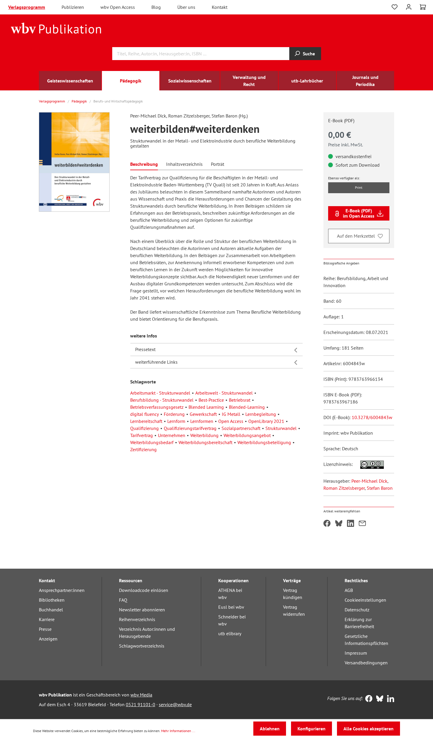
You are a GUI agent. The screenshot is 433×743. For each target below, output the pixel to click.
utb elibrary (229, 633)
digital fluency (144, 414)
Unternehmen (171, 435)
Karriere (46, 619)
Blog (156, 7)
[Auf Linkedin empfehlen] (350, 524)
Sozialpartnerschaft (241, 428)
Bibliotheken (52, 600)
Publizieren (73, 7)
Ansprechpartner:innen (62, 590)
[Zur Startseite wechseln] (56, 28)
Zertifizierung (143, 449)
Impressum (356, 653)
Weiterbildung (204, 435)
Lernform (176, 421)
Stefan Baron (380, 488)
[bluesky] (378, 699)
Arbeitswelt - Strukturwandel (224, 393)
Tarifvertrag (141, 435)
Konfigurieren (311, 729)
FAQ (123, 600)
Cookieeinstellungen (365, 600)
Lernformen (201, 421)
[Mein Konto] (409, 6)
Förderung (174, 414)
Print (358, 187)
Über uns (186, 7)
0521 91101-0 (140, 704)
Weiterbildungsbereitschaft (205, 442)
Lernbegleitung (260, 414)
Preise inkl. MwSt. (345, 145)
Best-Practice (211, 400)
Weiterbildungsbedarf (151, 442)
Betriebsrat (239, 400)
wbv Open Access (117, 7)
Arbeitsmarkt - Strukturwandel (160, 393)
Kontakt (219, 7)
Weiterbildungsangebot (247, 435)
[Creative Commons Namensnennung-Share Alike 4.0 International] (369, 464)
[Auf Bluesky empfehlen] (338, 524)
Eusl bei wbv (231, 607)
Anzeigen (48, 639)
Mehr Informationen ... (178, 731)
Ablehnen (270, 729)
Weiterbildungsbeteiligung (264, 442)
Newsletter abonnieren (142, 610)
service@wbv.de (175, 704)
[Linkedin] (389, 699)
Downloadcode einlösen (143, 590)
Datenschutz (357, 610)
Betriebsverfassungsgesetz (157, 407)
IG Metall (231, 414)
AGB (349, 590)
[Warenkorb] (423, 7)
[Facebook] (367, 699)
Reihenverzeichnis (137, 619)
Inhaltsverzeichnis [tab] (184, 164)
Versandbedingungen (366, 663)
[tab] (144, 163)
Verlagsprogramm (26, 7)
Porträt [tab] (217, 164)
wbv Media (141, 695)
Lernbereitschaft (146, 421)
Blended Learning (206, 407)
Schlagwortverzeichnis (141, 646)
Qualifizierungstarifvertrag (190, 428)
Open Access (230, 421)
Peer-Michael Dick (369, 481)
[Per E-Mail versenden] (362, 524)
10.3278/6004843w (372, 417)
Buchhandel (51, 610)
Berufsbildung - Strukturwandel (162, 400)
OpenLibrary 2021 (266, 421)
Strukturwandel (281, 428)
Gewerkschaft (203, 414)
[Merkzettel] (395, 7)
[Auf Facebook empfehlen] (326, 524)
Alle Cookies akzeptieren (368, 729)
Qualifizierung (144, 428)
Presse (45, 629)
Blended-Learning (247, 407)
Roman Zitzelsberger (344, 488)
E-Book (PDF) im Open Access (358, 213)
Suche (309, 54)
